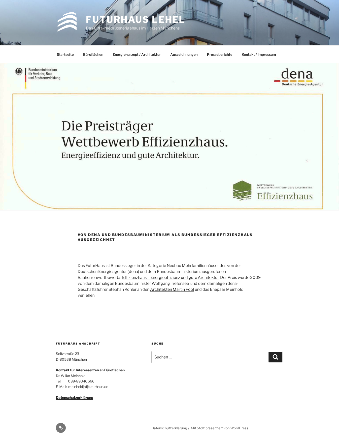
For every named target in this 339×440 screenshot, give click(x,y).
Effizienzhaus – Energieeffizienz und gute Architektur (170, 277)
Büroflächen (93, 54)
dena (133, 271)
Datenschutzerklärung (74, 397)
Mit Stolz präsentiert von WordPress (219, 428)
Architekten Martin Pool (172, 289)
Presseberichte (219, 54)
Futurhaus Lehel (135, 19)
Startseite (65, 54)
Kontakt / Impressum (259, 54)
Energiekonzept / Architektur (137, 54)
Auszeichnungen (184, 54)
